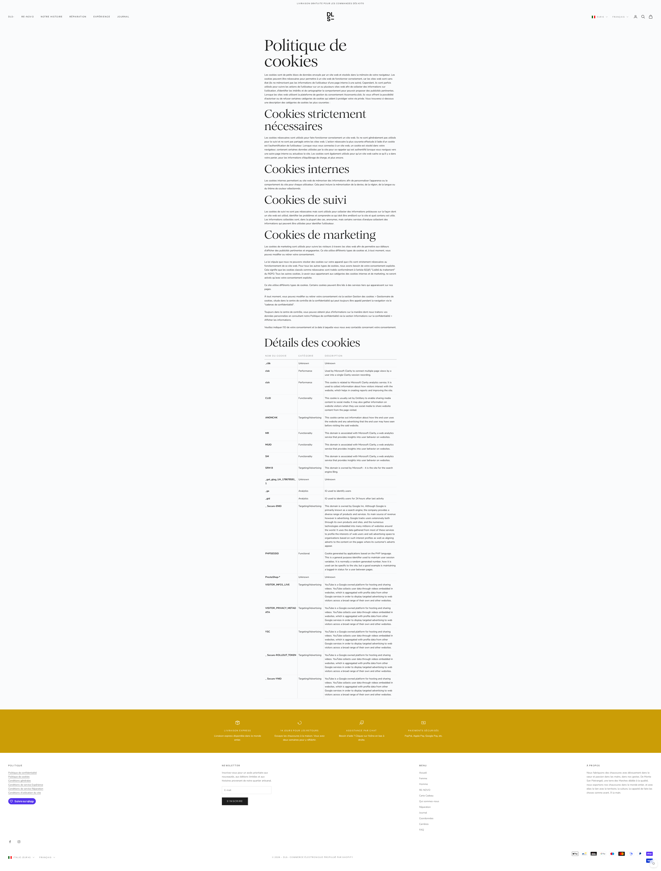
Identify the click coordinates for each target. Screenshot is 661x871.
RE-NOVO (424, 790)
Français (618, 17)
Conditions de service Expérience (25, 784)
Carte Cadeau (426, 795)
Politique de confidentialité (22, 772)
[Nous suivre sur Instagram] (19, 841)
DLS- (11, 16)
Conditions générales (19, 780)
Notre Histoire (52, 16)
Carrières (424, 824)
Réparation (78, 16)
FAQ (421, 829)
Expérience (102, 16)
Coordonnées (426, 818)
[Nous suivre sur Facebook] (10, 841)
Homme (423, 784)
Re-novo (28, 16)
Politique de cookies (19, 776)
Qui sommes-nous (429, 801)
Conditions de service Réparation (25, 788)
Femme (423, 778)
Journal (123, 16)
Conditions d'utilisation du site (24, 792)
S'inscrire (235, 801)
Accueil (423, 772)
